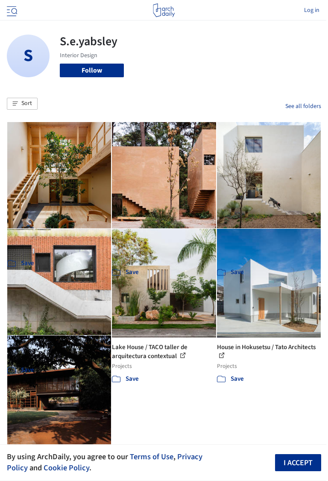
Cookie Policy (66, 467)
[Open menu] (11, 10)
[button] (22, 104)
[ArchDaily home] (164, 10)
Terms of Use (151, 456)
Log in (311, 10)
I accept (298, 463)
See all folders (303, 106)
